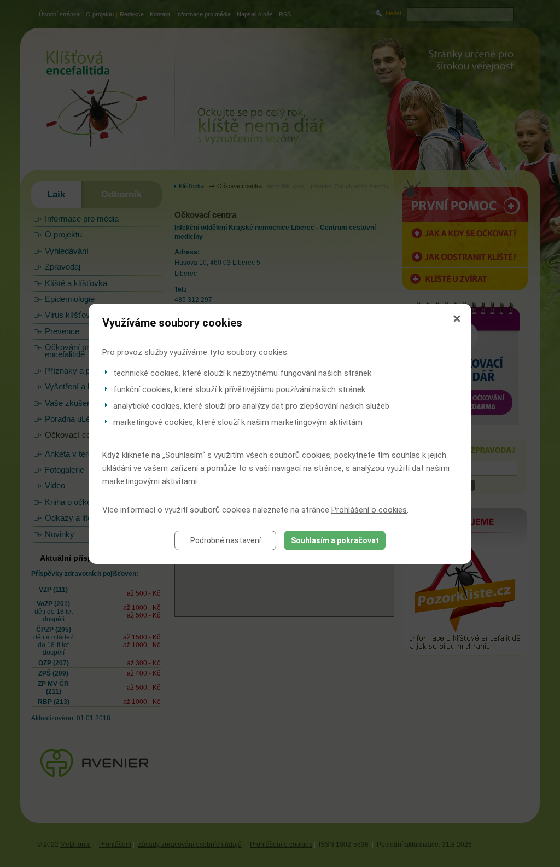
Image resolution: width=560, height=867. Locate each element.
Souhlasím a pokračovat (335, 540)
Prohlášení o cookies (369, 510)
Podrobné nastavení (225, 540)
